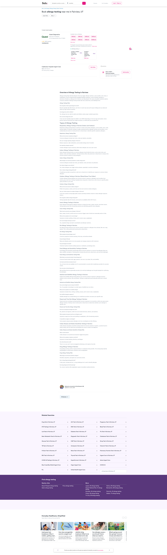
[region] (116, 47)
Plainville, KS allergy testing (113, 491)
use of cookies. (100, 550)
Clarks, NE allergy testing (92, 493)
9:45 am (87, 39)
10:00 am (93, 39)
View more (72, 42)
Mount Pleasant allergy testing (50, 486)
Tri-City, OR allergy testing (93, 495)
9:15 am (73, 39)
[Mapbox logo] (103, 66)
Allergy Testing (53, 8)
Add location (126, 72)
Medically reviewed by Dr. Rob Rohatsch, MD (74, 386)
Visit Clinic (93, 67)
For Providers (105, 3)
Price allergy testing (68, 486)
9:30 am (80, 39)
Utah (58, 8)
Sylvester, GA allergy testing (93, 491)
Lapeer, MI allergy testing (92, 486)
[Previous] (123, 518)
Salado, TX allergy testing (113, 493)
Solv (43, 8)
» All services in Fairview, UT (108, 471)
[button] (130, 49)
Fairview (61, 8)
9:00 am (94, 36)
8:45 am (87, 36)
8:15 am (73, 36)
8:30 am (80, 36)
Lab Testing (46, 8)
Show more (94, 46)
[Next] (126, 518)
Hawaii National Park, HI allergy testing (94, 488)
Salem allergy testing (47, 488)
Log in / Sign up (117, 3)
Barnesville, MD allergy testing (114, 488)
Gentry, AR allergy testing (113, 486)
